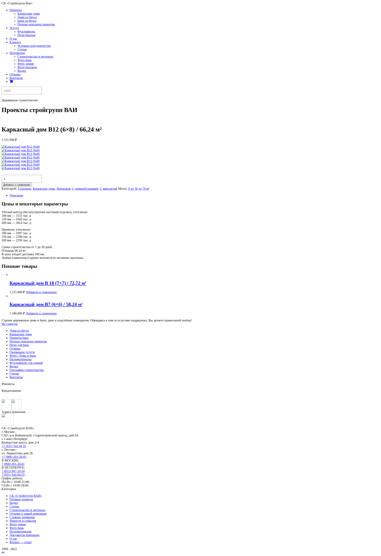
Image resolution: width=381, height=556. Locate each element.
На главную (10, 324)
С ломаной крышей (85, 188)
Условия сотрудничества (34, 45)
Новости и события (23, 520)
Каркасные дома (28, 13)
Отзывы (15, 74)
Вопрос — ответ (21, 542)
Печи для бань (19, 345)
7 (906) (13, 464)
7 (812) (13, 471)
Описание (16, 195)
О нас (13, 38)
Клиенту (15, 42)
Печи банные (26, 35)
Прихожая (63, 188)
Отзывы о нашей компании (28, 513)
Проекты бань (19, 337)
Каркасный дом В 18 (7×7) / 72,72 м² (48, 283)
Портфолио (17, 53)
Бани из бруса (26, 20)
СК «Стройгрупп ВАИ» (26, 495)
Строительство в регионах (35, 56)
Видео (21, 71)
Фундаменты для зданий (26, 363)
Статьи (22, 49)
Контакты (16, 78)
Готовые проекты (21, 499)
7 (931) (13, 474)
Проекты (16, 10)
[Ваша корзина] (11, 81)
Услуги (14, 28)
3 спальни (24, 188)
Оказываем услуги (22, 352)
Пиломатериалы (21, 359)
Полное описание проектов (36, 24)
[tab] (194, 195)
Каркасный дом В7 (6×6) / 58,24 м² (46, 304)
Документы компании (24, 535)
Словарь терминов (22, 517)
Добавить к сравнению (16, 184)
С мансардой (108, 188)
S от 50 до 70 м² (138, 188)
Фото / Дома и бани (23, 355)
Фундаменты (26, 31)
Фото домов (25, 63)
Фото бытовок (27, 67)
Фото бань (24, 60)
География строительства (27, 370)
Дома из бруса (27, 17)
